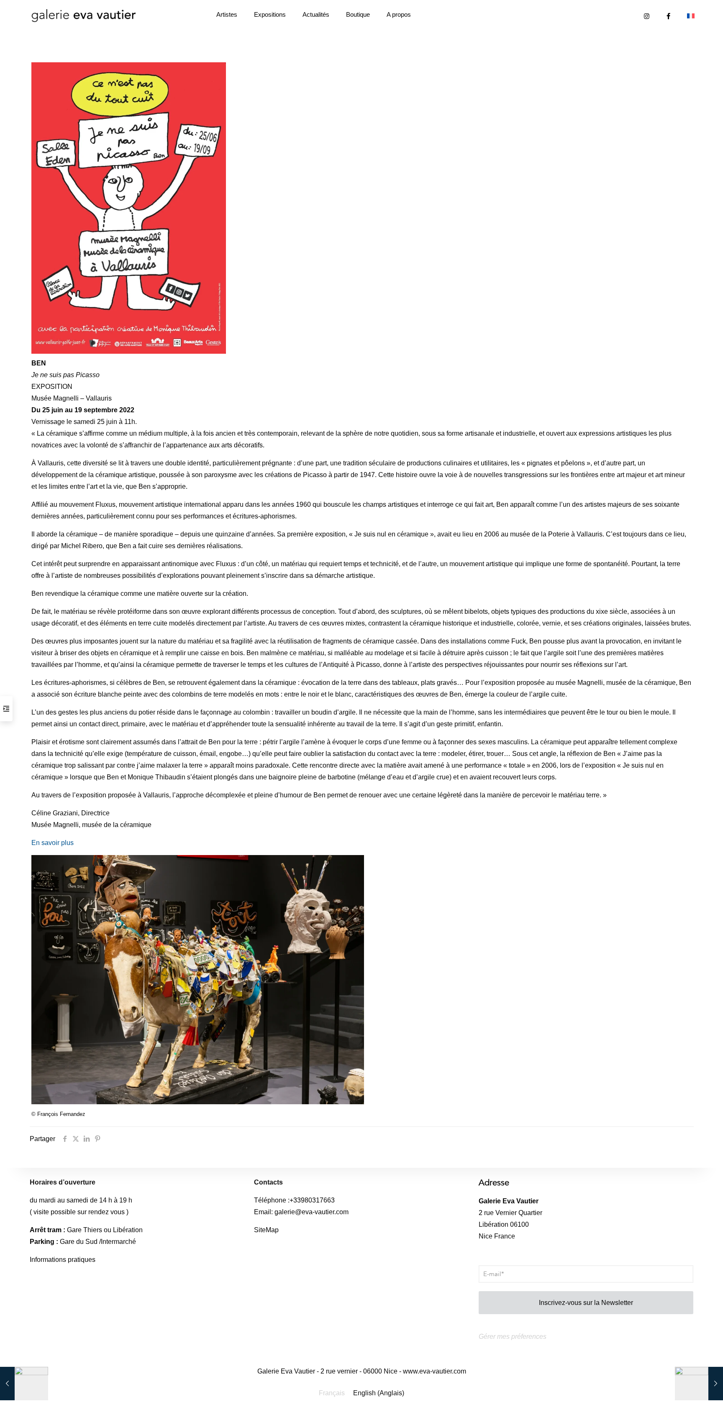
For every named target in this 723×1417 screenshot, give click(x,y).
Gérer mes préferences (512, 1336)
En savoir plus (52, 842)
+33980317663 (312, 1200)
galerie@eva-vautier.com (311, 1211)
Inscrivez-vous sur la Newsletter (586, 1302)
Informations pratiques (62, 1259)
